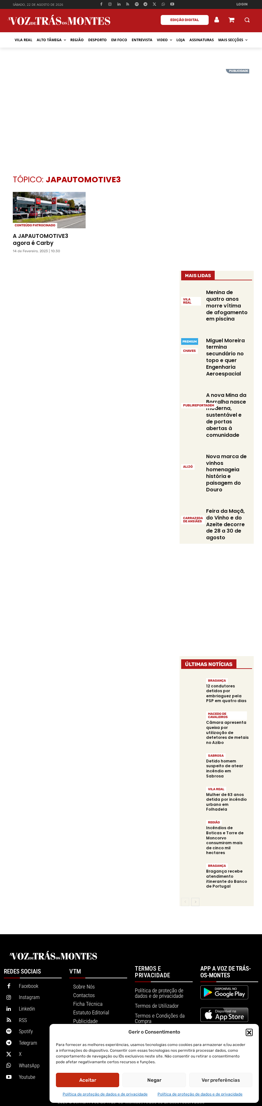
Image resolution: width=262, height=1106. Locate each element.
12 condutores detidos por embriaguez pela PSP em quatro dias (226, 693)
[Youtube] (172, 4)
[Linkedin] (119, 4)
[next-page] (195, 902)
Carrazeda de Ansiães (193, 519)
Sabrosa (216, 756)
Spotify (26, 1031)
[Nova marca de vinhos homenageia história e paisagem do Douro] (192, 461)
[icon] (231, 20)
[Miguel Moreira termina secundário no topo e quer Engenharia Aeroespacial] (192, 345)
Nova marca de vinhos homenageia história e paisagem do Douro (226, 473)
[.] (217, 20)
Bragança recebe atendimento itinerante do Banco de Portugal (226, 878)
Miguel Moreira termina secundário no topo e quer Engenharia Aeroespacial (225, 357)
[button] (249, 1032)
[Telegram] (145, 4)
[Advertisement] (131, 113)
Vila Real (187, 301)
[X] (154, 4)
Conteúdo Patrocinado (35, 225)
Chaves (189, 351)
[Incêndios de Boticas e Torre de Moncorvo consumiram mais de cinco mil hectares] (192, 830)
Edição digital (184, 20)
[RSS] (128, 4)
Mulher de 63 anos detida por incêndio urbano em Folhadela (226, 802)
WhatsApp (29, 1066)
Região (214, 822)
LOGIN (242, 4)
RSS (23, 1020)
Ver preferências (221, 1080)
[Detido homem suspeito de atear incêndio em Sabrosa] (192, 763)
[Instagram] (110, 4)
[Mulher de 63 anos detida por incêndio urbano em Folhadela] (192, 796)
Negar (154, 1080)
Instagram (29, 997)
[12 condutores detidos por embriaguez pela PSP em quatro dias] (192, 688)
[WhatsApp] (163, 4)
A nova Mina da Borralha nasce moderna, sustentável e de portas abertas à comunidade (226, 415)
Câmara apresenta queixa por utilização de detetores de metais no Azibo (227, 732)
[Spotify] (136, 4)
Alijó (188, 467)
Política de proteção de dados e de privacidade (105, 1094)
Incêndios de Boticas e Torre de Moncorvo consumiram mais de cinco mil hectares (224, 840)
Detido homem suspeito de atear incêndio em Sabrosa (224, 768)
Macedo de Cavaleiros (218, 715)
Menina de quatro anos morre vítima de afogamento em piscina (227, 305)
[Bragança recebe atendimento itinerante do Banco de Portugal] (192, 873)
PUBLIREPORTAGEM (198, 405)
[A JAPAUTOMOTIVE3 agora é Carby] (49, 210)
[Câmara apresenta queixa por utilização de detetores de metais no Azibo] (192, 721)
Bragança (217, 681)
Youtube (27, 1077)
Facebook (28, 986)
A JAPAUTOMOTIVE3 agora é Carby (40, 239)
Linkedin (27, 1009)
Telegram (28, 1043)
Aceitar (87, 1080)
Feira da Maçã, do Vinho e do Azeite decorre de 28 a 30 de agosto (225, 524)
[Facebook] (101, 4)
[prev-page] (185, 902)
